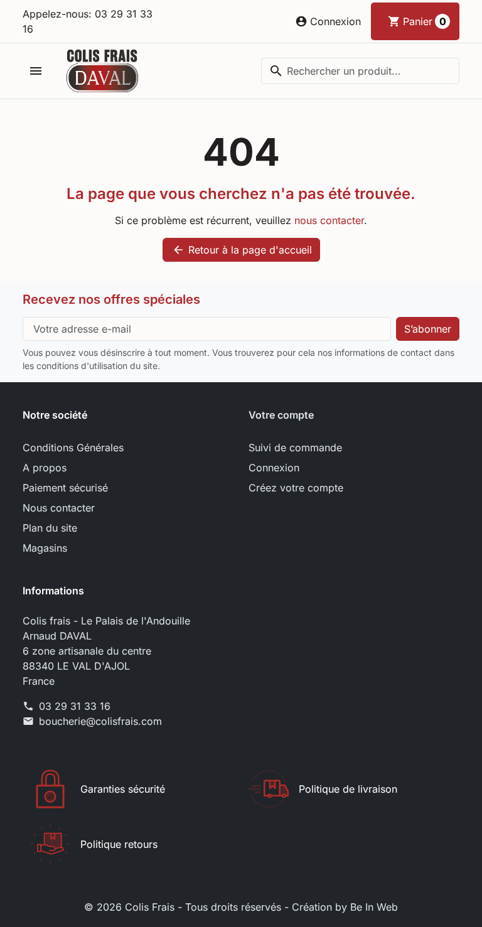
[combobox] (360, 71)
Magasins (45, 548)
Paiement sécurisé (65, 487)
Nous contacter (59, 507)
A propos (45, 467)
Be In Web (374, 907)
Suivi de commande (295, 447)
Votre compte (281, 415)
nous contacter (329, 220)
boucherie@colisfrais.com (100, 721)
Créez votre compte (296, 487)
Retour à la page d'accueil (242, 250)
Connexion (274, 467)
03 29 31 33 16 (74, 706)
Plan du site (50, 528)
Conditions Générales (73, 447)
